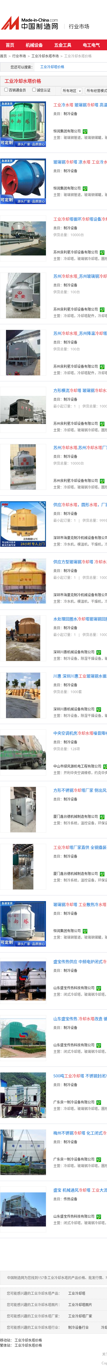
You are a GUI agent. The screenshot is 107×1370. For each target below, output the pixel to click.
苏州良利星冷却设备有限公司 (75, 252)
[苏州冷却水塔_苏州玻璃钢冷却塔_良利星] (23, 295)
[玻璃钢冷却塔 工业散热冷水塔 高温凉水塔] (23, 923)
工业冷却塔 (76, 1293)
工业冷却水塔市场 (45, 56)
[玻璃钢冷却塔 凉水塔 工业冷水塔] (23, 180)
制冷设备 (70, 113)
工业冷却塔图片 (80, 1304)
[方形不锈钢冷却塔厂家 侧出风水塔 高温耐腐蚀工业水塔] (23, 809)
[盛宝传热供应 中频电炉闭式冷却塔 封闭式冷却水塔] (23, 980)
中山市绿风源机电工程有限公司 (77, 766)
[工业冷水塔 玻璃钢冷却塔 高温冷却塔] (23, 123)
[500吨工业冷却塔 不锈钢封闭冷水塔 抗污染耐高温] (23, 1094)
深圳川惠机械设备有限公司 (73, 652)
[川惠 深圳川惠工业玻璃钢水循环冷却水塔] (23, 695)
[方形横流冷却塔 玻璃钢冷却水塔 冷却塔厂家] (23, 409)
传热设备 (70, 1199)
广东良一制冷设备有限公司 (73, 1102)
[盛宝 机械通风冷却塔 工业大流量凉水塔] (23, 1209)
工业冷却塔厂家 (80, 1316)
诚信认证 (44, 90)
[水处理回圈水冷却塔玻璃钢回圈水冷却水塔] (23, 637)
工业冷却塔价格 (52, 67)
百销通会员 (17, 90)
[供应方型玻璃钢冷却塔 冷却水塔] (23, 580)
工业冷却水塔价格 (28, 1340)
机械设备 (34, 45)
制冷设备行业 (78, 1327)
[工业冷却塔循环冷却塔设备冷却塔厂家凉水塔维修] (23, 238)
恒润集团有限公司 (67, 131)
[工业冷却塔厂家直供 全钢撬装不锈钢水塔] (23, 866)
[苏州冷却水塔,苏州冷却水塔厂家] (23, 466)
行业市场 (79, 26)
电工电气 (91, 45)
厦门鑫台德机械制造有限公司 (75, 816)
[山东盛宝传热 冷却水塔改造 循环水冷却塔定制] (23, 1037)
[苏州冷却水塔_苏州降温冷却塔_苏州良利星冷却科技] (23, 352)
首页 (10, 45)
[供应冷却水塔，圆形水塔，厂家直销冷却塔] (23, 523)
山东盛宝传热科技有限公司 (73, 988)
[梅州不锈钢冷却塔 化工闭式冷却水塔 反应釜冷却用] (23, 1151)
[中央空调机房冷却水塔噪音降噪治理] (23, 752)
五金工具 (62, 45)
